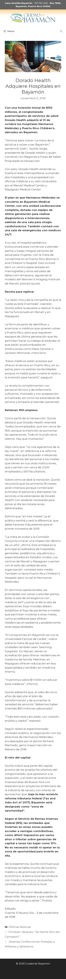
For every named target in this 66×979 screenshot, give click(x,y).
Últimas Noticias (19, 927)
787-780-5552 (41, 3)
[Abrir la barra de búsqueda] (61, 31)
